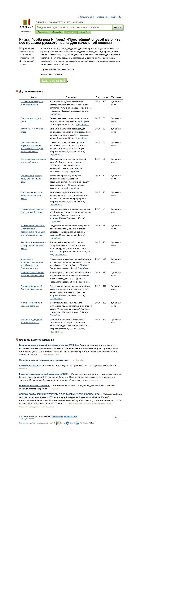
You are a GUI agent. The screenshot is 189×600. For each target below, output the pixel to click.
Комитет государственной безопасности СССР (43, 374)
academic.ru (26, 31)
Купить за (53, 80)
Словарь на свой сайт (106, 17)
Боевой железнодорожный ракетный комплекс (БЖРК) (48, 345)
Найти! (117, 27)
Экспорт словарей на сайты (29, 423)
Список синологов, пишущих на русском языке (44, 360)
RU (119, 17)
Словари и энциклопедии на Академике (59, 22)
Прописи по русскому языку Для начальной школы (31, 178)
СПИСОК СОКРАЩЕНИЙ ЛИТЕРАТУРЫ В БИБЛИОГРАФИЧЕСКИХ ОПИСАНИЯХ (59, 394)
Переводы (56, 32)
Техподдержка (57, 416)
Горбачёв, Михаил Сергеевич (34, 385)
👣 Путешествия (27, 419)
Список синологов (29, 365)
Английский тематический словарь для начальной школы (33, 245)
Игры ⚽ (84, 32)
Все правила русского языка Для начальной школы (31, 195)
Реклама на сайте (70, 416)
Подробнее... (56, 114)
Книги (70, 32)
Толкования (43, 32)
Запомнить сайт (87, 17)
